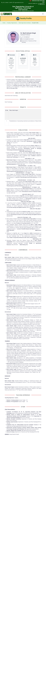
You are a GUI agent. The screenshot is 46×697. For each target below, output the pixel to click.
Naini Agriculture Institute (25, 22)
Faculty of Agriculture (12, 22)
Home (4, 22)
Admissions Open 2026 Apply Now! (38, 1)
